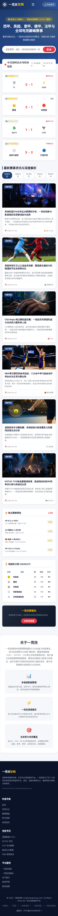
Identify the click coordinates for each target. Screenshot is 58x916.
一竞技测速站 (7, 873)
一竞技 (13, 906)
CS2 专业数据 (8, 845)
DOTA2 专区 (7, 841)
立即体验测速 (29, 621)
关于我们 (6, 877)
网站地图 (6, 886)
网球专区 (51, 175)
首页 (4, 805)
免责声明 (6, 882)
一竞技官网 (24, 906)
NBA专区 (40, 175)
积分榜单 (6, 818)
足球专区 (29, 175)
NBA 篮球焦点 (8, 854)
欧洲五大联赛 (7, 850)
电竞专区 (18, 175)
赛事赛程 (6, 813)
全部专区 (7, 175)
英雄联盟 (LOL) (8, 837)
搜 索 (49, 49)
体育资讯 (6, 822)
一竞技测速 (7, 869)
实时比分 (6, 809)
